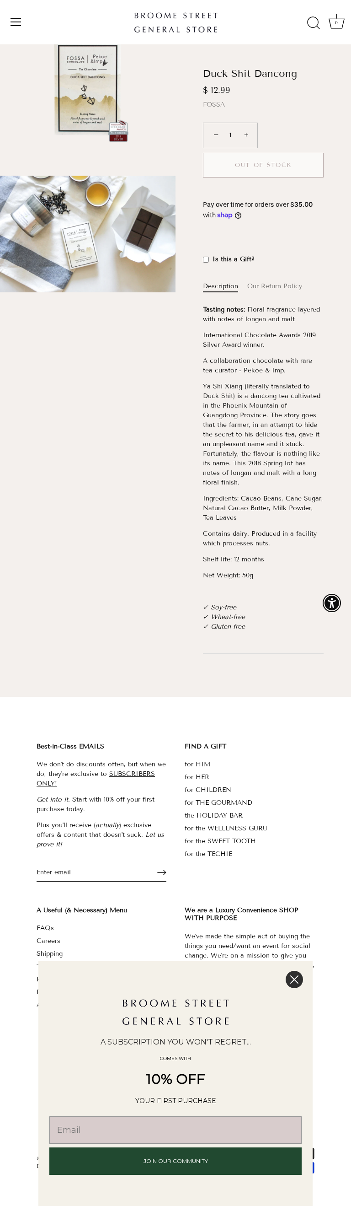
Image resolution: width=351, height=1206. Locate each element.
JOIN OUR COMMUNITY (176, 1161)
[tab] (225, 286)
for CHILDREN (208, 790)
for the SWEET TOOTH (220, 841)
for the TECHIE (208, 854)
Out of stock (263, 165)
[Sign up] (161, 872)
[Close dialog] (294, 979)
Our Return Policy (274, 286)
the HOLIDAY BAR (214, 815)
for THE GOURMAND (218, 803)
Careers (48, 941)
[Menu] (16, 22)
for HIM (197, 764)
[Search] (313, 23)
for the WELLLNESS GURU (226, 828)
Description (220, 286)
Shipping (50, 954)
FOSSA (214, 104)
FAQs (45, 928)
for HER (197, 777)
